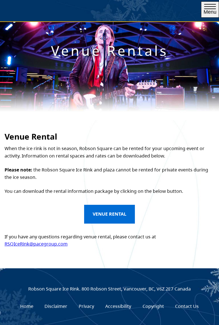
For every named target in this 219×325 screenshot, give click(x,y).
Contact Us (187, 306)
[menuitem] (27, 307)
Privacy (86, 306)
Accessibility (118, 306)
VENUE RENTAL (109, 214)
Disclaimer (55, 306)
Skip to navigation (103, 12)
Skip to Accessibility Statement (103, 15)
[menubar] (109, 307)
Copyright (153, 306)
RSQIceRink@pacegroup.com (36, 244)
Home (26, 306)
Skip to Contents (103, 12)
